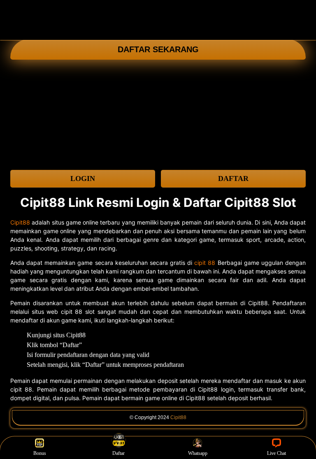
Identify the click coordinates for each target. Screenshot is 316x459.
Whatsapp (197, 453)
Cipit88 (20, 222)
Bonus (39, 453)
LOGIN (82, 178)
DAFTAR (233, 178)
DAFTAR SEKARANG (158, 49)
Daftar (118, 453)
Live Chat (276, 453)
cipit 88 (204, 262)
